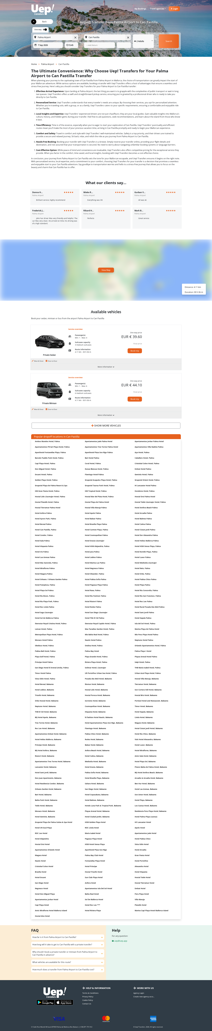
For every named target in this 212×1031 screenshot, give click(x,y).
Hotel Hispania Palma (44, 546)
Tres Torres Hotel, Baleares (46, 723)
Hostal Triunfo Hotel (93, 872)
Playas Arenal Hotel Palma (146, 656)
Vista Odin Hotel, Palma (45, 679)
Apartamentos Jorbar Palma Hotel (149, 441)
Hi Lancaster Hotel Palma (145, 485)
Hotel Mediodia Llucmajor (146, 563)
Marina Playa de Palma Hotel (147, 629)
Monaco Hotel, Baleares (45, 811)
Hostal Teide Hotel (142, 877)
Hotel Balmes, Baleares (94, 800)
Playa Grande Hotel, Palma (96, 656)
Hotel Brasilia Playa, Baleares (97, 778)
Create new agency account (144, 996)
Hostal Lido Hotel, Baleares (96, 690)
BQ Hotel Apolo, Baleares (45, 717)
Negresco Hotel (41, 888)
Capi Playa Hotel (42, 905)
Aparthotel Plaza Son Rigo (96, 850)
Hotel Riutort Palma (93, 601)
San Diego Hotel (41, 883)
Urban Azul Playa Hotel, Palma (148, 673)
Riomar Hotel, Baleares (94, 684)
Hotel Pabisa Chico (143, 839)
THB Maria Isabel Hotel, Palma (147, 667)
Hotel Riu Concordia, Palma (146, 590)
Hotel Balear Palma (93, 518)
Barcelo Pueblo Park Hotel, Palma (49, 458)
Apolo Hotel (140, 828)
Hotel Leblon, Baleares (44, 690)
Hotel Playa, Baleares (143, 800)
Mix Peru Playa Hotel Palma (146, 634)
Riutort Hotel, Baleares (44, 756)
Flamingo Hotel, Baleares (95, 728)
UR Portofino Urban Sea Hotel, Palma (101, 673)
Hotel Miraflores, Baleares (146, 750)
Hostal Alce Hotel (42, 916)
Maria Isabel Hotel (92, 833)
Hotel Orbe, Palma (142, 574)
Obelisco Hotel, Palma (44, 645)
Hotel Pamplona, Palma (45, 585)
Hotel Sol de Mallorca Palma (47, 618)
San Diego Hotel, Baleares (95, 789)
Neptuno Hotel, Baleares (45, 706)
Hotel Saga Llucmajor (44, 612)
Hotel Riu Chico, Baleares (145, 734)
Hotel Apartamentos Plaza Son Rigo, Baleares (104, 723)
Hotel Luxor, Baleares (144, 745)
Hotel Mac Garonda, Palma (46, 563)
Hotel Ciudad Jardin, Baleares (97, 817)
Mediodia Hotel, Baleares (95, 761)
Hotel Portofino (141, 861)
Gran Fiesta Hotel (142, 855)
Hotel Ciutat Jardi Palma (145, 530)
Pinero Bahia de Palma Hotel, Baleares (151, 767)
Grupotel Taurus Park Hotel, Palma (99, 485)
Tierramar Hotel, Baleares (145, 684)
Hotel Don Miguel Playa (45, 894)
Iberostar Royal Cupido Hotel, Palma (100, 623)
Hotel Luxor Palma (143, 557)
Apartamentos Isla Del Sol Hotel (98, 888)
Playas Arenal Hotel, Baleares (97, 811)
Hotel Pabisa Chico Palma (145, 579)
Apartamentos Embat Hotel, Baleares (50, 734)
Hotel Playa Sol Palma (44, 590)
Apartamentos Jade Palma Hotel (98, 441)
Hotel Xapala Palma (143, 618)
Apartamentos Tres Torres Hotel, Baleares (52, 761)
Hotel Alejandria (42, 839)
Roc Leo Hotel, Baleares (45, 728)
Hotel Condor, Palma (44, 535)
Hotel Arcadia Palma (143, 513)
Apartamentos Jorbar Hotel (46, 899)
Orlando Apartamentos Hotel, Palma (150, 645)
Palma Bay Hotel (92, 651)
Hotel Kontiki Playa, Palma (146, 552)
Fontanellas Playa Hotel (95, 861)
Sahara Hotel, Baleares (94, 783)
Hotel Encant (40, 877)
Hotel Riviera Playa (93, 910)
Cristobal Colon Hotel (44, 866)
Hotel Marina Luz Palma (95, 563)
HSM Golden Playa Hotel (95, 822)
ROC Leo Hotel (41, 833)
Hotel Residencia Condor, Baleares (49, 783)
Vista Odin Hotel (142, 844)
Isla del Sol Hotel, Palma (145, 623)
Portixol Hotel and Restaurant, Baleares (151, 701)
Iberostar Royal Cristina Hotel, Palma (50, 623)
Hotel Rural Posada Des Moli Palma (149, 607)
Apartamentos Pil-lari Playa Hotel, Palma (52, 447)
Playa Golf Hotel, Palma (45, 656)
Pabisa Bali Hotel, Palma (45, 651)
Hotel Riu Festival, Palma (95, 596)
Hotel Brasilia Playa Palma (96, 524)
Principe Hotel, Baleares (45, 745)
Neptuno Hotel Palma (144, 640)
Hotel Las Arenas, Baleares (146, 789)
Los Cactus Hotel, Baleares (146, 805)
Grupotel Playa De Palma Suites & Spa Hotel (53, 822)
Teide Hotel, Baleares (44, 805)
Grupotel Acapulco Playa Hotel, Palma (101, 480)
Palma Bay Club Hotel (94, 855)
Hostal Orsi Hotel (42, 844)
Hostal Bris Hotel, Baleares (146, 695)
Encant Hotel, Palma (43, 474)
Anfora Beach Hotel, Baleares (97, 750)
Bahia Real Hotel (92, 894)
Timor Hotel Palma (43, 673)
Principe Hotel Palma (44, 662)
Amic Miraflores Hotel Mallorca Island (51, 910)
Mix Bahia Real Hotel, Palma (97, 634)
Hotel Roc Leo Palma (143, 601)
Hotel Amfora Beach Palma (146, 507)
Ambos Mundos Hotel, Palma (47, 441)
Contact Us (86, 1004)
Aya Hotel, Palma (142, 452)
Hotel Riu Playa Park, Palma (47, 601)
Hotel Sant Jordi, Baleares (46, 772)
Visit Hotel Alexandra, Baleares (148, 739)
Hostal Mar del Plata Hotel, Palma (99, 496)
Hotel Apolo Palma (93, 513)
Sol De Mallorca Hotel (94, 899)
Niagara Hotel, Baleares (144, 723)
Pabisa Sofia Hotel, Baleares (96, 772)
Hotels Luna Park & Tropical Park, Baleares (103, 805)
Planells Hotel (140, 905)
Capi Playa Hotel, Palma (45, 463)
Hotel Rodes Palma (93, 607)
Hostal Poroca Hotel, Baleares (97, 695)
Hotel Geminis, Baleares (45, 817)
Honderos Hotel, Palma (144, 491)
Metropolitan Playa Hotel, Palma (49, 634)
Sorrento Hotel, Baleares (95, 701)
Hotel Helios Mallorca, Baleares (48, 739)
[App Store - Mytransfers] (64, 1002)
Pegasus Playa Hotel (93, 839)
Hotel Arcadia (140, 850)
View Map (106, 270)
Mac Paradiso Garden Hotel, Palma (99, 629)
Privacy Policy (87, 996)
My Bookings (140, 8)
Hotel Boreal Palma (43, 524)
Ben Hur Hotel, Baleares (145, 783)
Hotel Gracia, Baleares (94, 767)
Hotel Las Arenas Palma (45, 557)
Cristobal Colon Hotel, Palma (147, 463)
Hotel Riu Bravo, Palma (44, 596)
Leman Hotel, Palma (43, 629)
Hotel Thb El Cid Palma (94, 618)
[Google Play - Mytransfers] (45, 1002)
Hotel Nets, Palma (142, 568)
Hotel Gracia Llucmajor (94, 541)
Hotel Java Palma (92, 552)
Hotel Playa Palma (142, 585)
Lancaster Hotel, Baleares (45, 767)
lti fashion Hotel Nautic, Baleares (99, 717)
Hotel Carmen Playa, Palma (96, 530)
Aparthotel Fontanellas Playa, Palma (50, 452)
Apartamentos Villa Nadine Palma (149, 447)
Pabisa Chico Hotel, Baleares (97, 734)
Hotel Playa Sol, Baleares (145, 761)
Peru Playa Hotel (142, 894)
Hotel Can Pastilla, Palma (45, 530)
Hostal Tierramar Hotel (144, 883)
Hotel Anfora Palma (43, 513)
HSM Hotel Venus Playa (95, 844)
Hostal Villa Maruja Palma (96, 507)
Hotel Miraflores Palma (45, 568)
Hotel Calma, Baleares (94, 756)
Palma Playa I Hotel (143, 651)
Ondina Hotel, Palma (93, 645)
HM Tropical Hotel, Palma (95, 491)
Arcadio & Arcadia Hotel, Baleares (149, 778)
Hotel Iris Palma (42, 552)
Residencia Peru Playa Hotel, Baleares (150, 811)
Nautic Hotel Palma (93, 640)
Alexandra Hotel (141, 866)
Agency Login (138, 993)
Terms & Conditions (90, 993)
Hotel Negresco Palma (94, 568)
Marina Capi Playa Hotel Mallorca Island (151, 910)
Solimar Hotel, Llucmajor (95, 667)
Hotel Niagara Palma (43, 574)
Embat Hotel (140, 888)
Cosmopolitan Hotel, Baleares (97, 706)
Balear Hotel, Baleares (94, 745)
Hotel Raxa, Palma (92, 590)
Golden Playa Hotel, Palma (46, 480)
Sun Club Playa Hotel (94, 877)
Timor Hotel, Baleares (144, 706)
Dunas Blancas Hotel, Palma (96, 469)
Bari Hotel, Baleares (43, 794)
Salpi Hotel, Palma (142, 662)
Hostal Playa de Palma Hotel (97, 502)
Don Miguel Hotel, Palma (45, 469)
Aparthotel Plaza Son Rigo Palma (99, 452)
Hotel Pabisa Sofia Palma (95, 579)
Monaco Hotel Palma (44, 640)
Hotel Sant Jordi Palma (144, 612)
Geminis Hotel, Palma (144, 474)
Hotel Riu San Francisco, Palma (148, 596)
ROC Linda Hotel (92, 828)
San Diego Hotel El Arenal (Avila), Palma (52, 667)
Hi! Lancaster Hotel (143, 822)
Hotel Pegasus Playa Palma (96, 585)
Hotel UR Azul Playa (43, 828)
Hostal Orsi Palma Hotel (145, 496)
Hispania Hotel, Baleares (95, 712)
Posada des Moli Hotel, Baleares (98, 679)
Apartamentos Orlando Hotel (47, 850)
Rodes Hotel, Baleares (94, 739)
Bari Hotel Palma (92, 458)
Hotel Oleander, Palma (94, 574)
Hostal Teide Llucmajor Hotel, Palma (150, 502)
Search (169, 41)
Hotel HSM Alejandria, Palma (97, 546)
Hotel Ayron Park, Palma (45, 518)
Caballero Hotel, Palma (144, 458)
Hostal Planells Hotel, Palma (47, 502)
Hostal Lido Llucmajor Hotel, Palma (50, 496)
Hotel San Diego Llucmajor (96, 612)
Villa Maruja (140, 899)
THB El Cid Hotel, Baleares (46, 712)
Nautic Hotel (40, 861)
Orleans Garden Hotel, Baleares (48, 789)
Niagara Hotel (41, 855)
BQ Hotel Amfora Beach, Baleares (149, 772)
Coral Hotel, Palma (93, 463)
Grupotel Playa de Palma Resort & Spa (51, 485)
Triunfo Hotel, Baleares (44, 695)
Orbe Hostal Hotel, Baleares (46, 701)
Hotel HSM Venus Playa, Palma (148, 546)
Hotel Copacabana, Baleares (96, 794)
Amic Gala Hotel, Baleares (145, 756)
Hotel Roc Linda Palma (44, 607)
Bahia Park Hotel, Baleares (46, 800)
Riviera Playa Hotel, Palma (96, 662)
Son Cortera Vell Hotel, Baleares (148, 690)
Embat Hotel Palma (143, 469)
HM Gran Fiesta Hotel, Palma (47, 491)
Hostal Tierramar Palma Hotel (47, 507)
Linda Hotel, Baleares (144, 717)
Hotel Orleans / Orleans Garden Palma (51, 579)
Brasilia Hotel (40, 872)
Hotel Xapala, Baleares (144, 712)
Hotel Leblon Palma (93, 557)
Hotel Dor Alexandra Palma (146, 535)
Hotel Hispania (141, 872)
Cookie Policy (87, 1000)
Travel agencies (157, 8)
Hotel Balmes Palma (143, 518)
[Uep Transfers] (42, 9)
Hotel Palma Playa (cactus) (146, 817)
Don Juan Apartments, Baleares (48, 778)
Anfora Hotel (90, 883)
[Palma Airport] (33, 21)
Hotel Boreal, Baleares (44, 684)
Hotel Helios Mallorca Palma (147, 541)
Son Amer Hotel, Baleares (145, 794)
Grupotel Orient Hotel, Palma (147, 480)
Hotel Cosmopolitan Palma (96, 535)
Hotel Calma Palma (143, 524)
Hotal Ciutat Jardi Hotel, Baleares (149, 728)
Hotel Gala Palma (42, 541)
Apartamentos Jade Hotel (145, 833)
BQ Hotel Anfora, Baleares (46, 750)
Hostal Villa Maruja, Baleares (147, 679)
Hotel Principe (91, 866)
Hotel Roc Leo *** (92, 905)
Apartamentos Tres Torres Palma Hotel (101, 447)
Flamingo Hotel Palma (94, 474)
